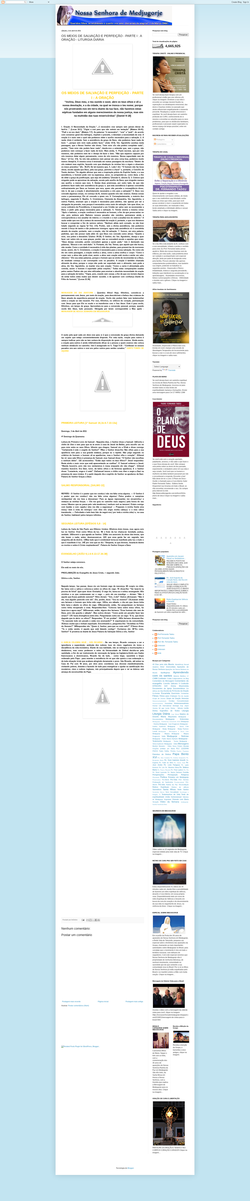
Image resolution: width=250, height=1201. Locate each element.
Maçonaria (172, 717)
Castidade (162, 678)
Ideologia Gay (178, 706)
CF (188, 676)
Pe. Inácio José (179, 762)
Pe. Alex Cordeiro (164, 758)
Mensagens (183, 743)
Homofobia (168, 703)
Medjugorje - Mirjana (161, 734)
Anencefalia (170, 667)
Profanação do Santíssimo (162, 782)
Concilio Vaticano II (171, 684)
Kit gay (161, 708)
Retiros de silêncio (180, 787)
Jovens (155, 708)
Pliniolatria (155, 777)
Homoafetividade (183, 701)
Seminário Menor (158, 792)
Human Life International (161, 706)
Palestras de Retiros (161, 754)
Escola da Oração (181, 691)
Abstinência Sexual (182, 664)
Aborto (171, 664)
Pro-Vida (173, 780)
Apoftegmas (165, 673)
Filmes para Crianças (168, 696)
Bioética (183, 676)
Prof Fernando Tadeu (166, 634)
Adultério (155, 667)
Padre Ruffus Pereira (167, 751)
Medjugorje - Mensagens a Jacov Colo (173, 731)
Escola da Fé (169, 691)
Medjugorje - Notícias (178, 736)
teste (159, 653)
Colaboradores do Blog (180, 678)
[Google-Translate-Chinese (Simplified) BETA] (156, 539)
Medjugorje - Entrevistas (177, 719)
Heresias (185, 698)
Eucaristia (165, 693)
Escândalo (156, 693)
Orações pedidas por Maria (163, 748)
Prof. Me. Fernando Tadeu (168, 642)
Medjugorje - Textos (170, 741)
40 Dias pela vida (159, 664)
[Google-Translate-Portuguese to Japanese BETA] (175, 539)
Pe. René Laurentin (159, 772)
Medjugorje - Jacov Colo (178, 726)
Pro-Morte (165, 780)
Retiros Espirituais (160, 787)
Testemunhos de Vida (171, 794)
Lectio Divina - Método (174, 708)
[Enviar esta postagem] (83, 920)
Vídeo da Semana (169, 802)
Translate (171, 370)
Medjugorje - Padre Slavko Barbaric (165, 739)
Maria (163, 716)
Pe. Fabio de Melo (166, 762)
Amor (162, 667)
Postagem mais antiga (134, 1002)
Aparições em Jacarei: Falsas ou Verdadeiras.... (176, 557)
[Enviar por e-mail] (87, 920)
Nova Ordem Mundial (181, 746)
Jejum (186, 706)
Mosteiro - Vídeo (165, 746)
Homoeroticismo (157, 703)
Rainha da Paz (172, 785)
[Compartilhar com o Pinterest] (98, 920)
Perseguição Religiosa (178, 775)
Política (163, 777)
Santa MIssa (169, 789)
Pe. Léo (162, 767)
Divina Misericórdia (180, 686)
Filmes (155, 696)
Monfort (155, 746)
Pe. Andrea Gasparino (178, 758)
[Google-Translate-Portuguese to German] (166, 539)
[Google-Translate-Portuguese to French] (161, 539)
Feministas (185, 693)
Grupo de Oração (173, 698)
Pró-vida (161, 785)
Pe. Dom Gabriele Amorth (175, 760)
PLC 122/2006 (182, 749)
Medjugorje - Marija (159, 729)
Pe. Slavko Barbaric (175, 772)
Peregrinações (158, 775)
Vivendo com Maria (180, 799)
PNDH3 (155, 751)
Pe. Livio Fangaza (172, 765)
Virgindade (167, 799)
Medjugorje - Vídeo (171, 744)
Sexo (167, 792)
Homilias (172, 701)
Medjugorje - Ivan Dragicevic (169, 724)
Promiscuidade (179, 782)
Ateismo (176, 676)
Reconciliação (184, 785)
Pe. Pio (186, 770)
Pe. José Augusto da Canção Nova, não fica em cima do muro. (177, 580)
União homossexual (173, 797)
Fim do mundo (183, 696)
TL (160, 794)
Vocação (155, 802)
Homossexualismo (181, 703)
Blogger (131, 1168)
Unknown (161, 646)
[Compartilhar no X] (93, 920)
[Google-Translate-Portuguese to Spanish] (170, 545)
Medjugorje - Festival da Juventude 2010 (166, 721)
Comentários (161, 144)
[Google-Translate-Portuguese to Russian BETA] (184, 539)
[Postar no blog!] (90, 920)
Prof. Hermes (184, 780)
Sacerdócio (156, 790)
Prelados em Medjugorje (178, 777)
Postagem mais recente (71, 1002)
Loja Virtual (175, 714)
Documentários (179, 688)
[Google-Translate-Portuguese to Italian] (170, 539)
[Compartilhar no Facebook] (95, 920)
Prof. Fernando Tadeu (166, 638)
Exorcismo (175, 693)
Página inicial (103, 1002)
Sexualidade (174, 792)
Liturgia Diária (161, 713)
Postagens (160, 140)
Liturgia (185, 710)
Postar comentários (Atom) (78, 1006)
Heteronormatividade (159, 701)
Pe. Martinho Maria (172, 767)
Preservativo (156, 780)
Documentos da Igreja (162, 688)
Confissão (185, 684)
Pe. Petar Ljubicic (177, 770)
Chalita (169, 678)
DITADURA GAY (160, 686)
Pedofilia (186, 772)
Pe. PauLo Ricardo (164, 770)
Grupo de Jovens (159, 698)
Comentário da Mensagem (163, 681)
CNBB (154, 678)
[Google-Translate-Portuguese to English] (180, 539)
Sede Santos (183, 790)
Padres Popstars (183, 751)
